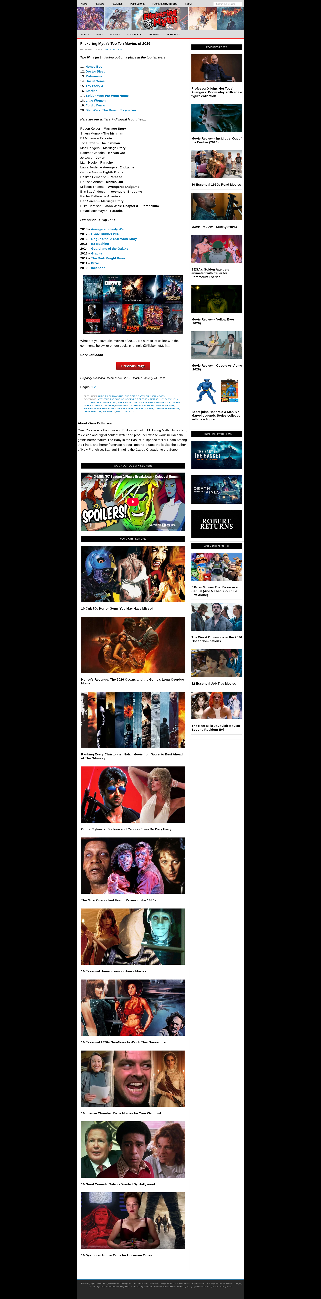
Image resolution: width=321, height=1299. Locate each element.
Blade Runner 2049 (105, 234)
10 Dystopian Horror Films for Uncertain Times (116, 1255)
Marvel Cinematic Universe (99, 405)
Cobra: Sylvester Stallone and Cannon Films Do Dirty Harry (126, 829)
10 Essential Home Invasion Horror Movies (113, 971)
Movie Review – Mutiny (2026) (214, 227)
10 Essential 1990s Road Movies (216, 184)
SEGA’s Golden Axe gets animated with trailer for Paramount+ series (210, 273)
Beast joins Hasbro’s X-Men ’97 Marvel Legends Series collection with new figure (216, 415)
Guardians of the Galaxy (109, 248)
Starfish (159, 408)
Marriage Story (163, 402)
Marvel (177, 402)
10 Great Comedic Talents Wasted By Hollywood (118, 1184)
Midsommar (121, 405)
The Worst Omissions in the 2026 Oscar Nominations (216, 639)
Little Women (96, 100)
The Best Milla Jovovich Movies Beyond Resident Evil (215, 727)
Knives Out (131, 402)
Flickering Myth (160, 19)
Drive (95, 263)
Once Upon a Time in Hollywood (146, 405)
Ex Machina (100, 243)
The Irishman (172, 408)
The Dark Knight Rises (108, 258)
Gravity (96, 253)
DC (122, 399)
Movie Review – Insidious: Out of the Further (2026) (216, 140)
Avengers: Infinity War (108, 229)
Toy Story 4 (108, 411)
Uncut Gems (123, 411)
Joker (120, 402)
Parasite (169, 405)
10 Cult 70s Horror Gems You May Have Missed (117, 608)
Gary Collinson (147, 396)
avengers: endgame (109, 399)
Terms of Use (169, 1286)
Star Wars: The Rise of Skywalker (134, 408)
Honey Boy (166, 399)
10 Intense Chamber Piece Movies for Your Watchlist (121, 1113)
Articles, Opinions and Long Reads (117, 396)
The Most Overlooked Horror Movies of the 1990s (118, 900)
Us (132, 411)
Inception (98, 268)
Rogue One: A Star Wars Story (114, 239)
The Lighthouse (92, 411)
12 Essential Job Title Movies (213, 683)
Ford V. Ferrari (150, 399)
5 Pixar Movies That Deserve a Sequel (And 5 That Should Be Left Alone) (214, 591)
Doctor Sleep (133, 399)
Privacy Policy (185, 1286)
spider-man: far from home (99, 408)
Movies (161, 396)
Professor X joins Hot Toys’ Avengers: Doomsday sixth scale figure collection (216, 92)
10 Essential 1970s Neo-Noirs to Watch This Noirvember (124, 1042)
